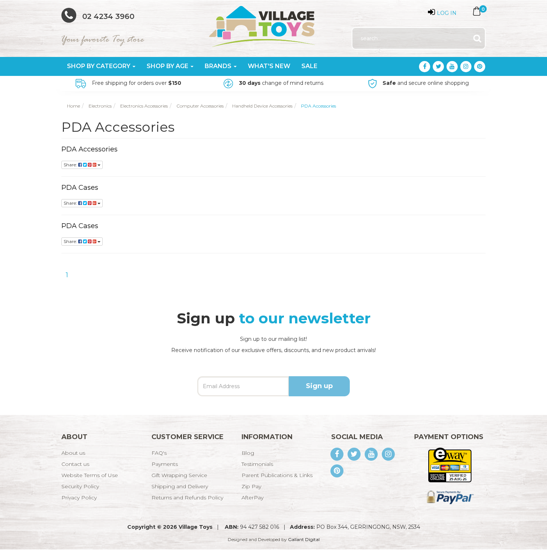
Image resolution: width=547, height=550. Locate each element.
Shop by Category (99, 66)
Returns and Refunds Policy (187, 497)
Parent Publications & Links (277, 475)
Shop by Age (168, 66)
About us (73, 453)
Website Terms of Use (89, 475)
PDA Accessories (89, 149)
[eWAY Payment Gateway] (449, 464)
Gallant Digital (304, 539)
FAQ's (159, 453)
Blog (247, 453)
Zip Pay (251, 486)
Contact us (75, 464)
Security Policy (80, 486)
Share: (71, 164)
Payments (164, 464)
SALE (309, 66)
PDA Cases (79, 187)
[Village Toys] (263, 23)
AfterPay (252, 497)
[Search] (477, 38)
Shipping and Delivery (179, 486)
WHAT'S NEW (269, 66)
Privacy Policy (79, 497)
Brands (219, 66)
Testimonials (257, 464)
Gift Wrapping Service (179, 475)
